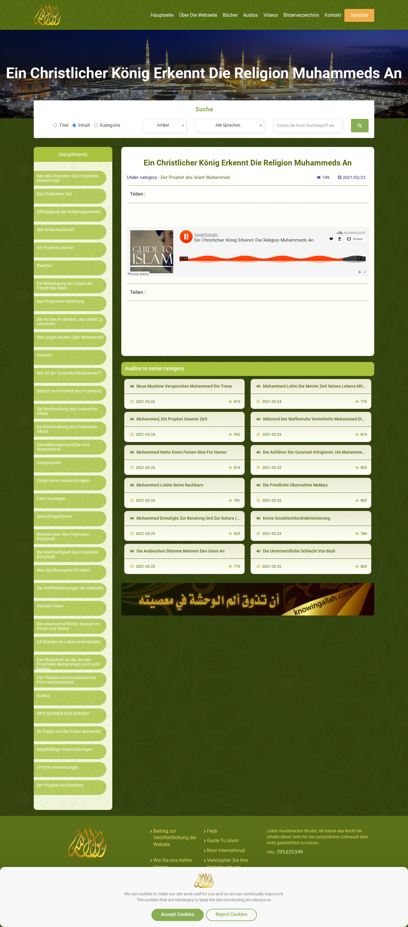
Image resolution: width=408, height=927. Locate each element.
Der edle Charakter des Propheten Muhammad (68, 178)
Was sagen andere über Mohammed (70, 337)
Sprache (359, 15)
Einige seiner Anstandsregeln (63, 480)
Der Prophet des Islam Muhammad (195, 177)
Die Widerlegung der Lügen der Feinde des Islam (65, 285)
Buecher (44, 265)
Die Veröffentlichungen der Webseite (70, 588)
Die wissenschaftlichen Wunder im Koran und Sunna (68, 626)
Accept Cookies (177, 914)
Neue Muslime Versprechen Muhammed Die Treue (184, 386)
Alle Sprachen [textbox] (227, 125)
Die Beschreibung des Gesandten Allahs (67, 411)
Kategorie (110, 125)
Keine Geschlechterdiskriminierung (296, 518)
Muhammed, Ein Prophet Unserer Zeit (171, 419)
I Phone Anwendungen (58, 767)
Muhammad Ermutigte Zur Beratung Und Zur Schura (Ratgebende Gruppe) (206, 518)
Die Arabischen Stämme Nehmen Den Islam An (180, 551)
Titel (63, 125)
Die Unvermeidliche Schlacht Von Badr (298, 551)
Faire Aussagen (51, 498)
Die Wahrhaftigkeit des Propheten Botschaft (68, 554)
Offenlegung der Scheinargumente (68, 212)
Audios (43, 695)
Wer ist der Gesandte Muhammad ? (69, 373)
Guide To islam (223, 840)
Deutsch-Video (50, 606)
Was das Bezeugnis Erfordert (63, 570)
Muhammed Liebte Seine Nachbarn (169, 485)
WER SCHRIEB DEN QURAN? (63, 713)
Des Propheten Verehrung (60, 301)
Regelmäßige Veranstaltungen (65, 749)
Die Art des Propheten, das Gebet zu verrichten (70, 321)
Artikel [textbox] (163, 125)
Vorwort (44, 355)
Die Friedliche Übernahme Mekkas (295, 485)
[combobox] (164, 125)
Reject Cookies (231, 914)
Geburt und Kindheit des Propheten (69, 391)
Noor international (226, 850)
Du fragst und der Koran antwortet (69, 731)
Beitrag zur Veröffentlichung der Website (174, 838)
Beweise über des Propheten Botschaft (63, 536)
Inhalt (84, 125)
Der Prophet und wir (55, 247)
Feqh (212, 831)
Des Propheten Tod (54, 194)
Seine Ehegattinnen (54, 516)
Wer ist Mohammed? (56, 230)
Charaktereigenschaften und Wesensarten (63, 447)
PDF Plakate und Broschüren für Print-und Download (66, 680)
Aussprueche (49, 463)
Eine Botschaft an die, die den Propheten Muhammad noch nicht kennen (68, 664)
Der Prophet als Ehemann (60, 785)
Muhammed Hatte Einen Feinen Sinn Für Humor (181, 452)
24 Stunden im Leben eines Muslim (68, 642)
